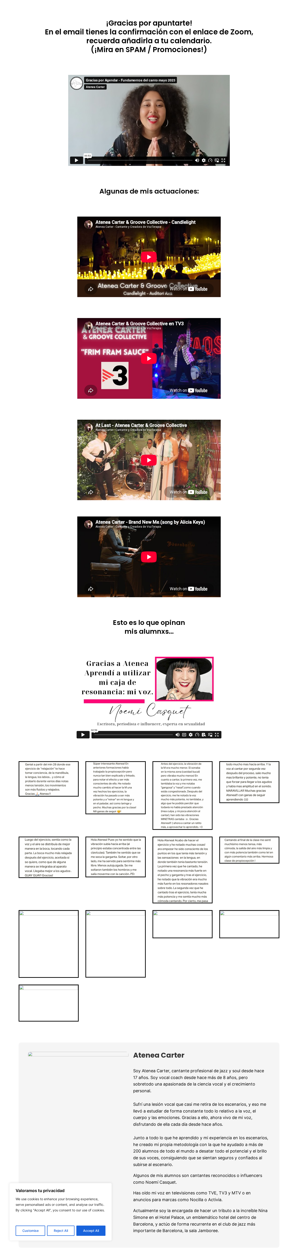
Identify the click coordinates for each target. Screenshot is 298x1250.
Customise (30, 1231)
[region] (60, 1212)
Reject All (61, 1231)
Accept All (91, 1231)
